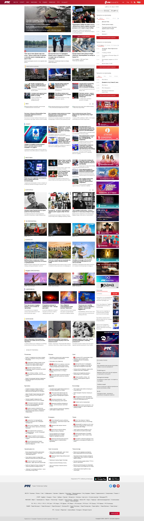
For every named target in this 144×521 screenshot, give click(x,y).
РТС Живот (70, 503)
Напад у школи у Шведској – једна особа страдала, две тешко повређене (83, 369)
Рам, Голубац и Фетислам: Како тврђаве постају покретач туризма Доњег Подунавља (86, 180)
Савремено (29, 289)
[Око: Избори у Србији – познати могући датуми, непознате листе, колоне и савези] (60, 74)
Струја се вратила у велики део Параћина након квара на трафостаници (59, 409)
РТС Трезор (93, 503)
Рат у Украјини (86, 493)
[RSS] (134, 2)
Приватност (27, 518)
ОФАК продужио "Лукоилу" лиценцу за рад (83, 393)
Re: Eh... (99, 391)
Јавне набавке (71, 510)
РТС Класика (78, 503)
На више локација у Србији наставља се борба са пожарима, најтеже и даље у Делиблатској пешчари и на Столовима (46, 21)
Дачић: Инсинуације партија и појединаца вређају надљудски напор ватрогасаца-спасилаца (35, 379)
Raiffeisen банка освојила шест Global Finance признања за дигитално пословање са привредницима (35, 261)
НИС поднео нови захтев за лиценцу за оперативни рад (83, 389)
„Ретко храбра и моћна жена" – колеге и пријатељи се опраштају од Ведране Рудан (83, 211)
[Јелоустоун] (107, 228)
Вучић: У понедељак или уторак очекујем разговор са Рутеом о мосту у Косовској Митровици (38, 85)
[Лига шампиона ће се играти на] (75, 138)
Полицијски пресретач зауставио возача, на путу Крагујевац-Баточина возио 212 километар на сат (34, 404)
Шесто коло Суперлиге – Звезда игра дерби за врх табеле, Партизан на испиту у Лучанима (64, 140)
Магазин (34, 2)
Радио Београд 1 (35, 506)
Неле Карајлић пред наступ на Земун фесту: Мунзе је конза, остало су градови (64, 173)
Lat (123, 2)
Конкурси (79, 510)
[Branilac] (107, 120)
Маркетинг (64, 510)
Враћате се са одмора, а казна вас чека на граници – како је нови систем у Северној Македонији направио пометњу (60, 365)
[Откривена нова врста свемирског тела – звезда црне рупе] (50, 297)
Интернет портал (87, 510)
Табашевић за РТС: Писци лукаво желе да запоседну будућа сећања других (36, 77)
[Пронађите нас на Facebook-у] (114, 485)
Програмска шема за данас (108, 37)
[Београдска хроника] (107, 160)
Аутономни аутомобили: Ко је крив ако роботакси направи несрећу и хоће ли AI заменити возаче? (58, 340)
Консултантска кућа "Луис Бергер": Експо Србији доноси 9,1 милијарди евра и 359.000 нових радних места (83, 398)
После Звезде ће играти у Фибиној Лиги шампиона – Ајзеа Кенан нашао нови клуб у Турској (59, 421)
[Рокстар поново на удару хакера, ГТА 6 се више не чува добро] (32, 297)
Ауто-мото (85, 497)
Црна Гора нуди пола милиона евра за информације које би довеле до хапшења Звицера (60, 376)
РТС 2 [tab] (107, 18)
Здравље (76, 499)
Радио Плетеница (74, 506)
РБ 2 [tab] (105, 76)
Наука (88, 499)
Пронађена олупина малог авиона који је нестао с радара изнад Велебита (63, 94)
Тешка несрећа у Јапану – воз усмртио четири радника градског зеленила (82, 378)
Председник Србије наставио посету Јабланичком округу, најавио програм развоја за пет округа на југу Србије (83, 26)
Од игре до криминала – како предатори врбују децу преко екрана (58, 400)
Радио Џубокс (95, 506)
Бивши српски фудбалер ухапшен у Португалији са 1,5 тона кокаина (82, 373)
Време (93, 493)
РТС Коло (85, 503)
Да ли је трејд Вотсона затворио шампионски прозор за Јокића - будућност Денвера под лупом (57, 435)
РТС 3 (44, 503)
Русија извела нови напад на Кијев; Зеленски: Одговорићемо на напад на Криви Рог (83, 55)
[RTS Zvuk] (107, 214)
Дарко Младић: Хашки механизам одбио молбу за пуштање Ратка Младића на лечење (35, 395)
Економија (75, 386)
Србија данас (48, 493)
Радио (45, 2)
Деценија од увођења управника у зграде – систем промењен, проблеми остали (83, 77)
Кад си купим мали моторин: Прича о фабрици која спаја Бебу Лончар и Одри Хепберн (82, 115)
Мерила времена (76, 493)
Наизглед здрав (74, 501)
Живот (33, 499)
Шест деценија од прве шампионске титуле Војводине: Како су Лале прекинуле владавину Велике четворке (59, 115)
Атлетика (78, 497)
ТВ (40, 2)
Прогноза (100, 11)
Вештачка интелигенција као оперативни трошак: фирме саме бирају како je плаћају (84, 465)
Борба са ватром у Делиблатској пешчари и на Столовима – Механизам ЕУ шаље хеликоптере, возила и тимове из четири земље (35, 410)
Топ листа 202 (76, 284)
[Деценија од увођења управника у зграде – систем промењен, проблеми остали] (83, 74)
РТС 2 (39, 503)
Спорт (22, 2)
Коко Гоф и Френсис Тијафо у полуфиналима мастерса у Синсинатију (83, 421)
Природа (93, 499)
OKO (27, 2)
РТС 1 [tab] (101, 18)
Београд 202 (65, 506)
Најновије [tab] (99, 290)
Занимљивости (29, 449)
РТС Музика (100, 503)
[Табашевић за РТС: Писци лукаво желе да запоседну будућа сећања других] (36, 74)
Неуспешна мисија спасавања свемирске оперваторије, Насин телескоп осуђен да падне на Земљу (83, 457)
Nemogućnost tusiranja (102, 377)
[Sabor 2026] (107, 188)
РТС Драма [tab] (101, 45)
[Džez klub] (107, 201)
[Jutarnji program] (107, 133)
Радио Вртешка (105, 506)
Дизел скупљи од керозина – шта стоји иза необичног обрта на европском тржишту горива (83, 406)
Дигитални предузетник (104, 499)
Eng (128, 2)
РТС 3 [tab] (114, 18)
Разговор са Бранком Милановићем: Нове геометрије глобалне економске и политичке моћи (35, 115)
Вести (16, 2)
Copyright (34, 518)
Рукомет (65, 497)
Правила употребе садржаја (44, 518)
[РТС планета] (111, 2)
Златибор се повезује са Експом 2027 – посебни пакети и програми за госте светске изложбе (82, 261)
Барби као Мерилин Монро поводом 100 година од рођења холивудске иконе (35, 465)
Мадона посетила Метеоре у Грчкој (58, 462)
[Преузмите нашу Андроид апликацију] (100, 479)
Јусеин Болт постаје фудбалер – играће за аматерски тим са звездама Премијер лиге (64, 129)
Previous (97, 18)
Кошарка (51, 417)
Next (118, 18)
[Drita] (107, 255)
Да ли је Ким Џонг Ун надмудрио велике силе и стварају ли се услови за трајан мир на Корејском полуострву (59, 56)
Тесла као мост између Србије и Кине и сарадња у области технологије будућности (86, 307)
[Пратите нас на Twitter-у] (110, 485)
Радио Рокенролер (86, 506)
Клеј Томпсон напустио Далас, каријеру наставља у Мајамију (58, 430)
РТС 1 (35, 503)
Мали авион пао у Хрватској (56, 361)
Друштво (51, 386)
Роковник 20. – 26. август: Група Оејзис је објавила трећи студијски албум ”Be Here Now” (58, 212)
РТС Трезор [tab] (107, 45)
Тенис (74, 417)
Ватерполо (72, 497)
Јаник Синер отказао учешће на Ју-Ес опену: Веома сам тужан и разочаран (83, 430)
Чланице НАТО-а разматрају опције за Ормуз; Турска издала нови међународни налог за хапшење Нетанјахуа (86, 85)
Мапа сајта (114, 513)
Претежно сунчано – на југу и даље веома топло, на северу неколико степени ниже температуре (86, 95)
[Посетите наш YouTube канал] (118, 485)
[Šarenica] (107, 241)
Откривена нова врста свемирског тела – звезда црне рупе (50, 306)
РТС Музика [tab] (114, 45)
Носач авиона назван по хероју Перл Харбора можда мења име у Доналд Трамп (86, 171)
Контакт (57, 510)
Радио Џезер (113, 506)
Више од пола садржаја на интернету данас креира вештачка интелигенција (35, 179)
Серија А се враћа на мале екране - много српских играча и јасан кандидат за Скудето (34, 146)
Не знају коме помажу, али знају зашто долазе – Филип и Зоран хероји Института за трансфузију (86, 162)
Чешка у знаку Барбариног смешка (34, 283)
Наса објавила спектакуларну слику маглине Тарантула (66, 306)
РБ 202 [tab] (116, 76)
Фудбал (26, 417)
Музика (48, 499)
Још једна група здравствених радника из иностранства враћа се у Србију (39, 94)
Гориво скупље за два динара (82, 402)
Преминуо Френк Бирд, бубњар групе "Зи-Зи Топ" (60, 456)
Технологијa (76, 449)
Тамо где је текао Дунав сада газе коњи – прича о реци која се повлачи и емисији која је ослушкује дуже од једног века (35, 56)
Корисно (29, 240)
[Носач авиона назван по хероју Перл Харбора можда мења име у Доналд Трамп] (75, 172)
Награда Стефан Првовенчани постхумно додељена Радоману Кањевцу (35, 211)
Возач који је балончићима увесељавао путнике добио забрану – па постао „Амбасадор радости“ (35, 453)
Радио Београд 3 (56, 506)
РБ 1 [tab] (99, 76)
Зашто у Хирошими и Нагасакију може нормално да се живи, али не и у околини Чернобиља (34, 340)
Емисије (52, 2)
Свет (74, 354)
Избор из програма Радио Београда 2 (58, 283)
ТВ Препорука (30, 221)
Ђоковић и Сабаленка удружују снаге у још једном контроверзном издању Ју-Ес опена (84, 440)
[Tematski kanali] (107, 282)
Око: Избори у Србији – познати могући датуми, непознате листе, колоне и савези (58, 77)
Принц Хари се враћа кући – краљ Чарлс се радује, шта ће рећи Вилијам (64, 162)
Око (26, 104)
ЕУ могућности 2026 (72, 494)
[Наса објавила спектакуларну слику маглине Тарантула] (68, 297)
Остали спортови (93, 497)
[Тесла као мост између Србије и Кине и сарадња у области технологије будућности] (86, 297)
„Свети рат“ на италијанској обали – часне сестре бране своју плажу (35, 469)
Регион (50, 354)
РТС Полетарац (109, 503)
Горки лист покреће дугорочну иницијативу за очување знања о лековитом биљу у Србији (59, 261)
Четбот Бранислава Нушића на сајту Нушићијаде (82, 469)
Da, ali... (99, 363)
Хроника (27, 386)
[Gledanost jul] (107, 173)
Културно (29, 190)
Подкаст (116, 493)
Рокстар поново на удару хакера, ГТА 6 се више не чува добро (31, 306)
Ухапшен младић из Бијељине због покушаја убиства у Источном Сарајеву (35, 399)
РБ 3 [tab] (110, 76)
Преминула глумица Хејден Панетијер (58, 460)
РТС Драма (63, 503)
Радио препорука (32, 271)
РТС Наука (56, 503)
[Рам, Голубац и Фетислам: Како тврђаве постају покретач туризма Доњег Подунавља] (75, 181)
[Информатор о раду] (107, 351)
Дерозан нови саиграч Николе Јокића (58, 426)
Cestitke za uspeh (101, 384)
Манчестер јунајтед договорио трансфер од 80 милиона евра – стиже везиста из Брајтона (35, 442)
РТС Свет (49, 503)
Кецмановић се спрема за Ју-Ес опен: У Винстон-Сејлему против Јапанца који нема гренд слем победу (87, 147)
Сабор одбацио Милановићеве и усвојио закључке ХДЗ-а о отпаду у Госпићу (58, 371)
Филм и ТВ (82, 499)
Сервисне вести (100, 493)
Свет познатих (53, 449)
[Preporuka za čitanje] (107, 268)
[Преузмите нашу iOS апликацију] (114, 479)
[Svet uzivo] (107, 146)
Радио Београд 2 (46, 506)
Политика (27, 354)
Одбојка (60, 497)
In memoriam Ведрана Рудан (33, 234)
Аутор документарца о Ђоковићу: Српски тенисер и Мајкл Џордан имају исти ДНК (83, 435)
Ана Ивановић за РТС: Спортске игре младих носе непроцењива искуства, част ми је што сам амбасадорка (87, 128)
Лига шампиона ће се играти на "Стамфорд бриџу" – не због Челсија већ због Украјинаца (86, 137)
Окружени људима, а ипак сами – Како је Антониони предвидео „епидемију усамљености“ (82, 340)
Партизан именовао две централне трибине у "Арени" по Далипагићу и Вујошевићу (59, 440)
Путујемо (61, 499)
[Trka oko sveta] (107, 106)
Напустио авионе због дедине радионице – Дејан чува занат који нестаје (35, 461)
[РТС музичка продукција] (107, 337)
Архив (72, 507)
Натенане (29, 319)
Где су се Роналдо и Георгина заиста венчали (58, 466)
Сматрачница (109, 493)
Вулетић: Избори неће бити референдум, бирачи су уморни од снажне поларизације (62, 85)
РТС (58, 2)
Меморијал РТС (103, 497)
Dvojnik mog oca (101, 370)
